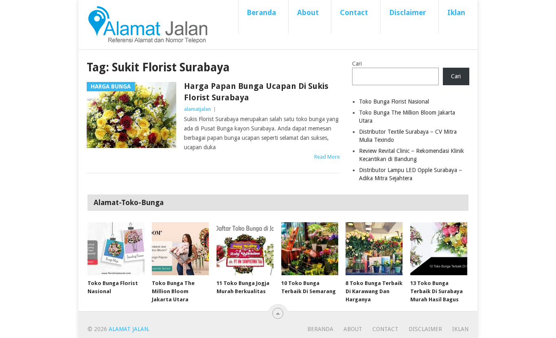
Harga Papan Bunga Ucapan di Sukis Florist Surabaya (256, 91)
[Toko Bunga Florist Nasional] (116, 248)
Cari (357, 63)
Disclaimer (407, 12)
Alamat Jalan (128, 329)
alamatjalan (197, 109)
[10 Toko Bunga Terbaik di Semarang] (309, 248)
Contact (354, 12)
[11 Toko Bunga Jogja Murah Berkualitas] (245, 248)
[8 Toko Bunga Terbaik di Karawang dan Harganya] (374, 248)
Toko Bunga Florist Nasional (394, 101)
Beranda (261, 12)
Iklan (456, 12)
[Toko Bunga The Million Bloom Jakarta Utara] (180, 248)
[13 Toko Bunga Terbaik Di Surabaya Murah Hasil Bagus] (438, 248)
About (308, 12)
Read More (327, 157)
